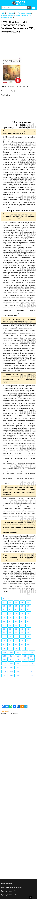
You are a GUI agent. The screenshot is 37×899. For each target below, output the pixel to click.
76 (10, 640)
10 (14, 598)
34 (16, 613)
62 (28, 629)
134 (4, 671)
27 (4, 610)
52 (16, 625)
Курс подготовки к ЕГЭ (8, 895)
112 (25, 656)
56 (4, 629)
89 (28, 644)
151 (25, 675)
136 (18, 671)
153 (32, 675)
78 (22, 640)
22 (16, 606)
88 (22, 644)
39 (16, 617)
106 (25, 652)
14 (4, 602)
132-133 (26, 667)
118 (18, 660)
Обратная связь (6, 883)
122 (11, 663)
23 (22, 606)
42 (4, 621)
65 (4, 633)
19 (4, 606)
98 (22, 648)
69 (28, 633)
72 (16, 637)
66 (10, 633)
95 (10, 648)
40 (22, 617)
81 (28, 640)
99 (28, 648)
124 (25, 663)
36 (28, 613)
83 (4, 644)
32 (4, 613)
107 (32, 652)
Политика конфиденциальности (11, 887)
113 (31, 656)
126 (4, 667)
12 (20, 598)
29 (16, 610)
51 (10, 625)
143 (32, 671)
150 (18, 675)
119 (25, 660)
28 (10, 610)
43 (10, 621)
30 (22, 610)
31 (28, 610)
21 (10, 606)
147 (4, 675)
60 (22, 629)
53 (22, 625)
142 (25, 671)
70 (4, 637)
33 (10, 613)
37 (4, 617)
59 (16, 629)
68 (22, 633)
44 (16, 621)
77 (16, 640)
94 (4, 648)
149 (11, 675)
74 (28, 637)
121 (4, 663)
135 (11, 671)
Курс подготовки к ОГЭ (9, 891)
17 (22, 602)
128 (11, 667)
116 (11, 660)
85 (10, 644)
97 (16, 648)
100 (4, 652)
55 (28, 625)
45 (22, 621)
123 (18, 663)
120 (31, 660)
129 (18, 667)
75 (4, 640)
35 (22, 613)
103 (11, 652)
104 (18, 652)
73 (22, 637)
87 (16, 644)
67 (16, 633)
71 (10, 637)
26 (28, 606)
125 (32, 663)
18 (28, 602)
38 (10, 617)
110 (11, 656)
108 (4, 656)
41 (28, 617)
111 (18, 656)
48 (28, 621)
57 (10, 629)
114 (4, 660)
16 (16, 602)
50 (4, 625)
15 (10, 602)
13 (26, 598)
